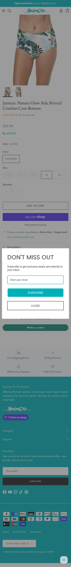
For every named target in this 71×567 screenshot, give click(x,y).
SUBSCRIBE (35, 293)
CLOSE (35, 306)
